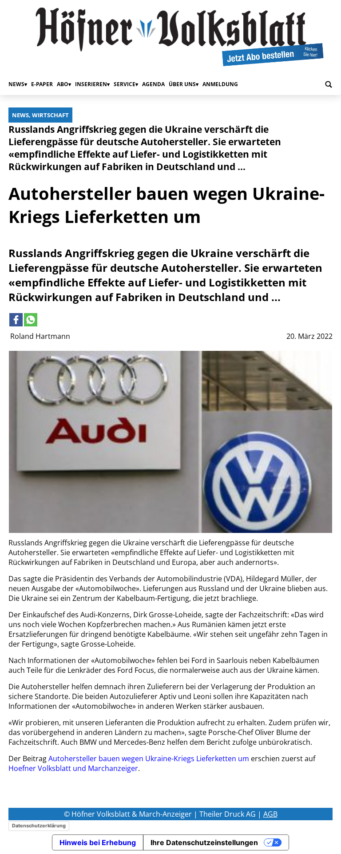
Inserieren (91, 84)
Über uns (182, 84)
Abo (62, 84)
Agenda (153, 84)
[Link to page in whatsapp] (30, 319)
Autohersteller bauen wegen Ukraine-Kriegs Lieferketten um (148, 758)
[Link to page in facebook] (16, 319)
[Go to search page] (328, 84)
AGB (270, 814)
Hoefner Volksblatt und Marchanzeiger (73, 768)
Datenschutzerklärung (39, 825)
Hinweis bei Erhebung (97, 842)
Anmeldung (220, 84)
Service (124, 84)
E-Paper (42, 84)
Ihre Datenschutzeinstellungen (204, 842)
